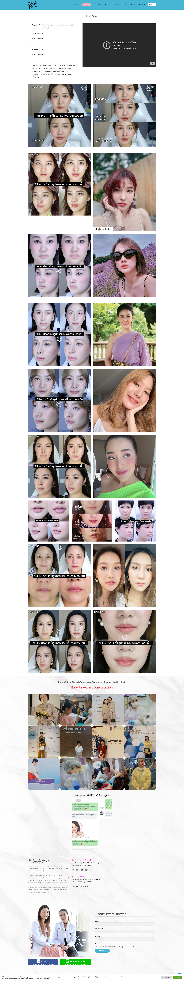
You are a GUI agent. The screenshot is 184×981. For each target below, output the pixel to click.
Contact (142, 5)
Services (86, 5)
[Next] (109, 818)
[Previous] (74, 818)
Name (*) (97, 909)
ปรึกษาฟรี (45, 949)
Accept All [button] (177, 978)
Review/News (130, 5)
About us (97, 5)
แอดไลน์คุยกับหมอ (77, 949)
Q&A (107, 5)
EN (152, 5)
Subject (97, 924)
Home (76, 5)
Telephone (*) (99, 917)
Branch (97, 932)
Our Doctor (117, 5)
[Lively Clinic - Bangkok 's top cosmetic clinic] (34, 5)
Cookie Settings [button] (166, 978)
